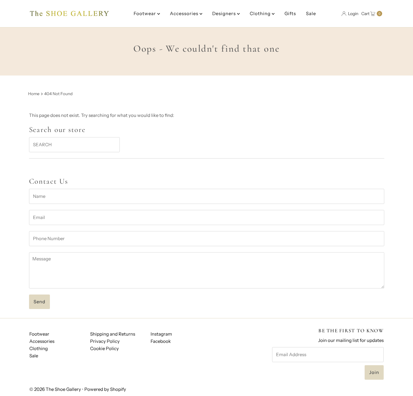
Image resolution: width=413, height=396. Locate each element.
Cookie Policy (104, 348)
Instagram (161, 334)
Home (34, 93)
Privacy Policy (105, 341)
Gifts (290, 13)
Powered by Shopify (105, 389)
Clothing (261, 13)
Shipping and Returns (112, 334)
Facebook (161, 341)
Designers (224, 13)
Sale (311, 13)
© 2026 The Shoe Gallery (55, 389)
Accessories (185, 13)
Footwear (145, 13)
